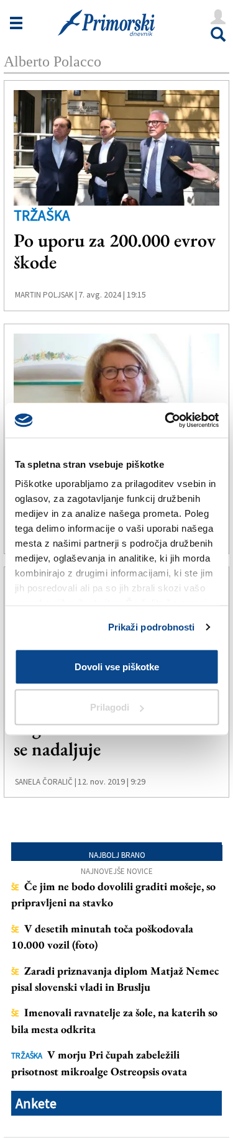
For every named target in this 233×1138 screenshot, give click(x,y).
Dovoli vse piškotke (117, 666)
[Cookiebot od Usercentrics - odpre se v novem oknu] (166, 420)
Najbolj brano (117, 855)
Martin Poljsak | (46, 294)
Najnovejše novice (117, 871)
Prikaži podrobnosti (151, 627)
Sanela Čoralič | (45, 781)
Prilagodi (109, 707)
